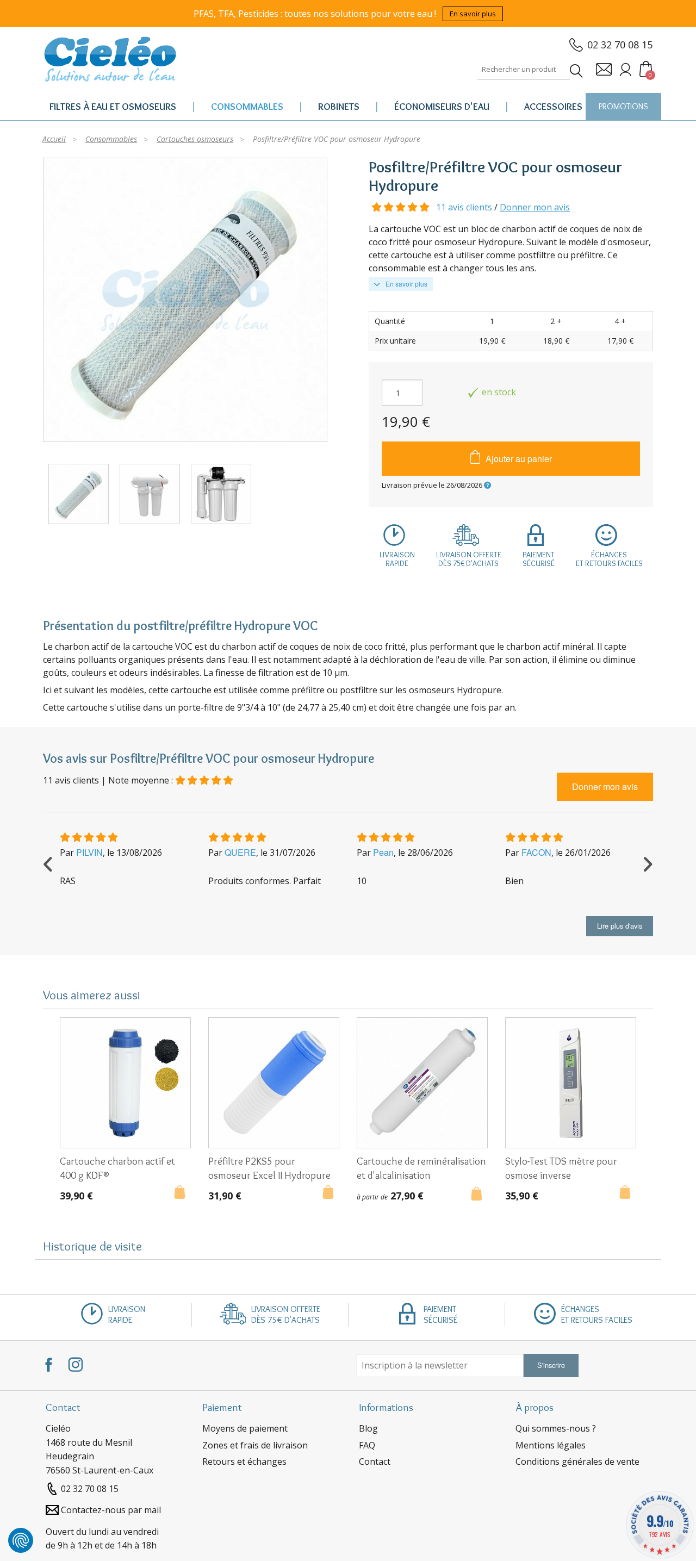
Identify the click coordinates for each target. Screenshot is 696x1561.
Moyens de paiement (245, 1428)
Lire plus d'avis (619, 926)
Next (647, 863)
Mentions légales (550, 1445)
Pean (383, 852)
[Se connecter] (625, 69)
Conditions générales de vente (577, 1461)
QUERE (240, 852)
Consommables (247, 107)
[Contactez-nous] (604, 69)
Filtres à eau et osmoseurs (112, 107)
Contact (374, 1461)
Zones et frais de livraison (255, 1445)
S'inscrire (551, 1365)
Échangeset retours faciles (609, 559)
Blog (368, 1428)
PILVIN (89, 852)
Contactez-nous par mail (111, 1510)
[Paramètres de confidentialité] (20, 1540)
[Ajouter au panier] (182, 1193)
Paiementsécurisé (539, 559)
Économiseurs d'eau (441, 107)
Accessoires (553, 107)
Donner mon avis (535, 207)
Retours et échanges (244, 1461)
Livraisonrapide (397, 559)
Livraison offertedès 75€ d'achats (468, 559)
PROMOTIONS (623, 106)
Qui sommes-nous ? (555, 1428)
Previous (48, 863)
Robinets (338, 107)
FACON (536, 852)
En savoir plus (473, 13)
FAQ (367, 1445)
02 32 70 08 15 (619, 44)
